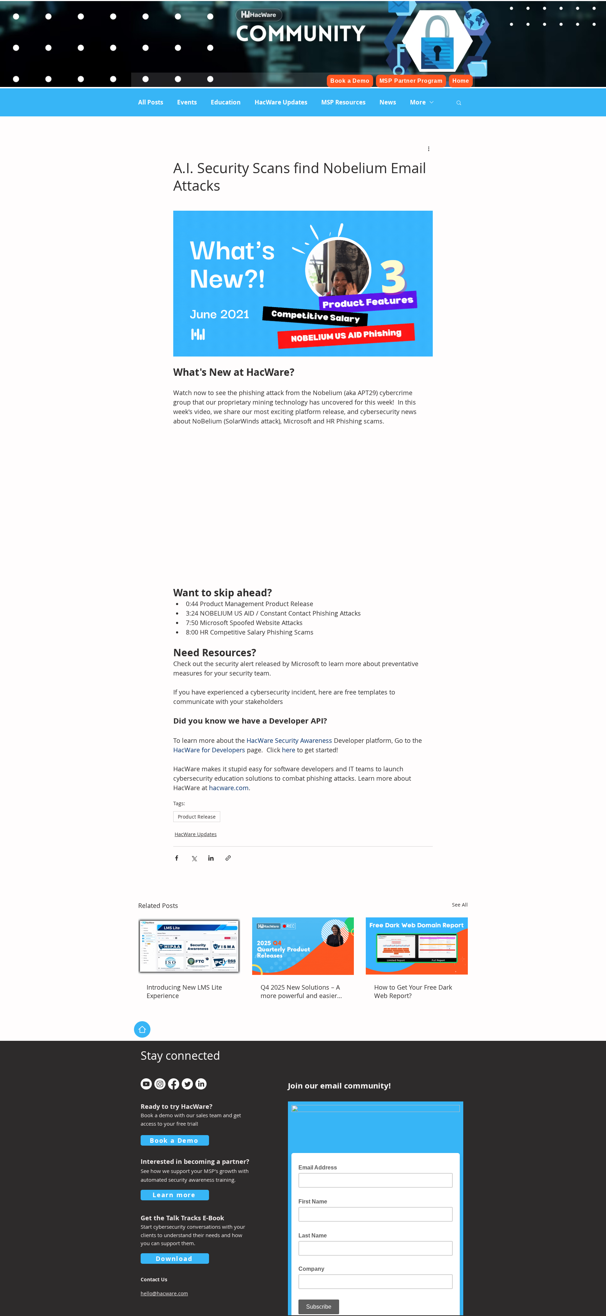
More (418, 102)
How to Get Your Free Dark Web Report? (413, 991)
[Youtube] (146, 1084)
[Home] (142, 1029)
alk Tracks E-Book (196, 1218)
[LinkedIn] (201, 1084)
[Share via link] (228, 858)
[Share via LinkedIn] (211, 858)
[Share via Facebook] (176, 858)
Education (226, 102)
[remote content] (303, 506)
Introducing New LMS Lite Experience (184, 991)
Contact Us (154, 1279)
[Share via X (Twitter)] (193, 858)
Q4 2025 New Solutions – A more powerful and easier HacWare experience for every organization (300, 991)
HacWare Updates (281, 102)
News (387, 102)
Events (187, 102)
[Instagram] (160, 1084)
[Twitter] (187, 1084)
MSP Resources (343, 102)
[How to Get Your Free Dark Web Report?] (417, 946)
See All (460, 904)
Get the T (155, 1218)
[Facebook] (173, 1084)
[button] (459, 102)
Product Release (197, 816)
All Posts (150, 102)
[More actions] (428, 148)
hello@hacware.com (164, 1293)
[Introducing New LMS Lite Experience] (189, 946)
